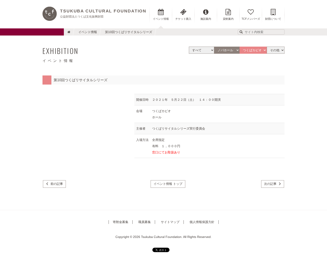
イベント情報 (87, 32)
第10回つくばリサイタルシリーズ (128, 32)
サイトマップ (170, 222)
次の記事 (270, 184)
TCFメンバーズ (251, 18)
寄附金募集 (120, 222)
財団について (273, 18)
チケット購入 (183, 18)
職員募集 (144, 222)
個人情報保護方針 (202, 222)
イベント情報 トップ (167, 184)
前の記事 (56, 184)
